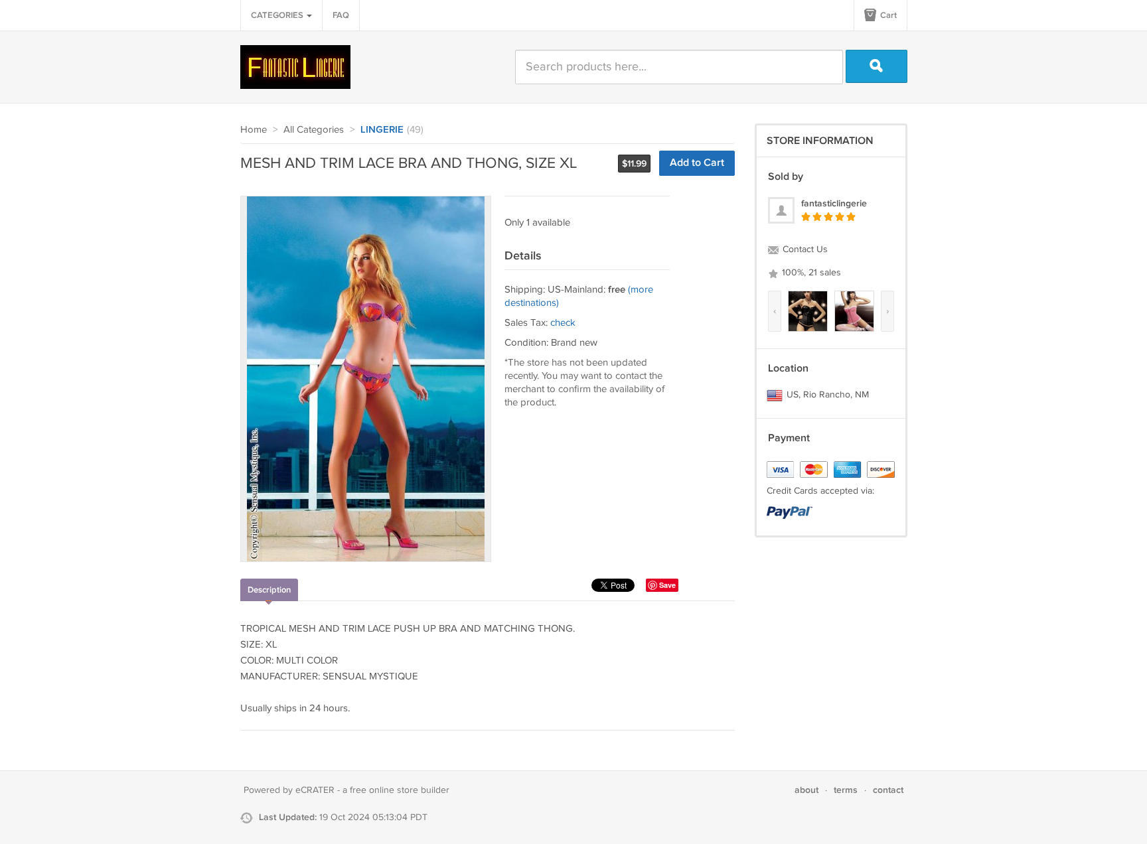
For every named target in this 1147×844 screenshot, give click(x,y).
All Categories (313, 129)
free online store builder (399, 790)
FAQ (341, 15)
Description (269, 590)
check (562, 322)
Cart (887, 15)
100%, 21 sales (810, 272)
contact (888, 790)
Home (253, 129)
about (806, 790)
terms (846, 790)
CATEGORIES (278, 15)
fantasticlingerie (834, 203)
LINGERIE (382, 130)
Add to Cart (697, 163)
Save (667, 585)
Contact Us (804, 249)
